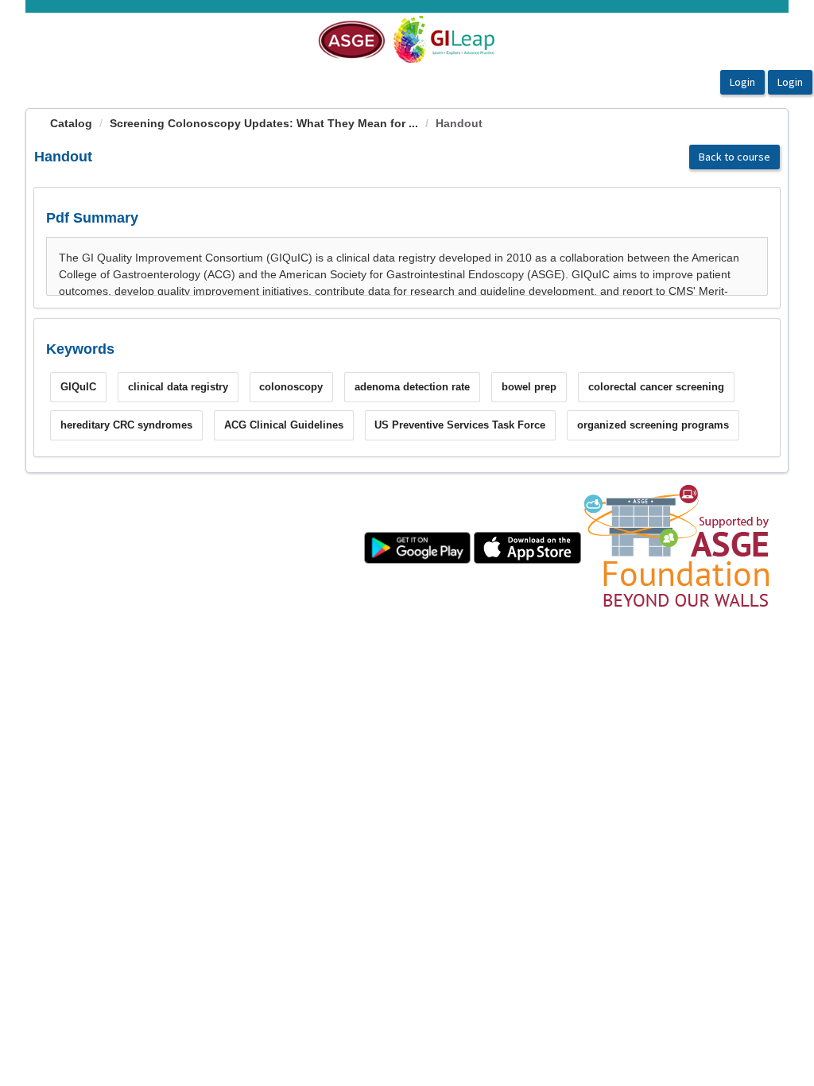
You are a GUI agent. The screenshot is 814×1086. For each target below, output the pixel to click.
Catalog (71, 123)
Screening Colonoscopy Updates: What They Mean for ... (264, 123)
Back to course (734, 156)
